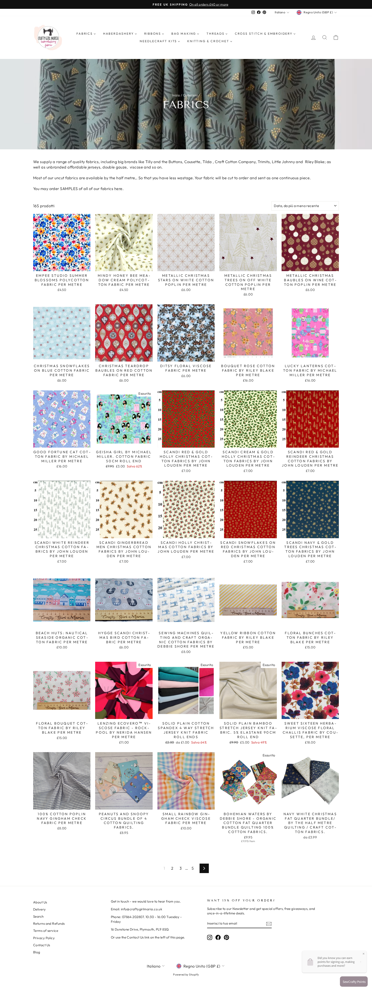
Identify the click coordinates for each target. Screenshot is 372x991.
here (118, 188)
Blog (36, 952)
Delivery (39, 909)
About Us (40, 902)
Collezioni (190, 95)
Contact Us (41, 945)
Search (38, 916)
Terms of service (45, 931)
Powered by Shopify (186, 974)
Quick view (62, 266)
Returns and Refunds (49, 923)
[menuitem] (86, 33)
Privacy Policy (44, 938)
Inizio (176, 95)
